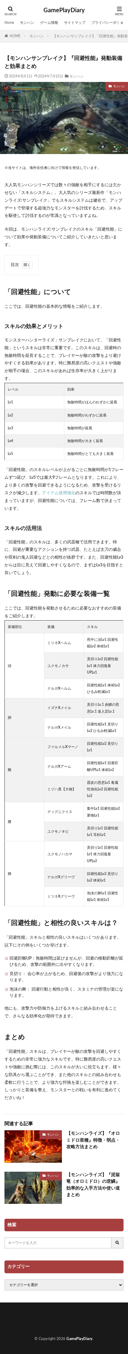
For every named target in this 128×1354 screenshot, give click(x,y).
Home (9, 22)
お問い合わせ (20, 1334)
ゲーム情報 (49, 22)
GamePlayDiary (64, 10)
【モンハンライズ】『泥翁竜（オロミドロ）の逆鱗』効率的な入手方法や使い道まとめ (93, 1185)
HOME (15, 36)
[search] (118, 1243)
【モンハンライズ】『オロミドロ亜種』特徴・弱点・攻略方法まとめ (93, 1140)
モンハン (27, 22)
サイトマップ (74, 22)
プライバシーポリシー (109, 22)
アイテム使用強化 (58, 493)
